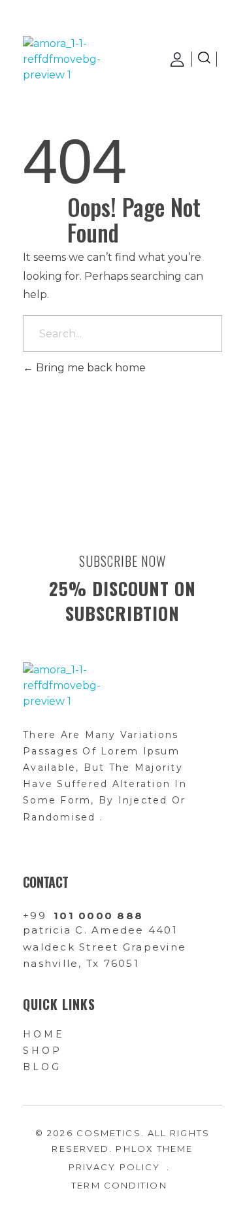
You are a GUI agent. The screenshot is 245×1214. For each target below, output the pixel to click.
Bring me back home (89, 368)
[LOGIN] (178, 59)
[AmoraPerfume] (63, 59)
